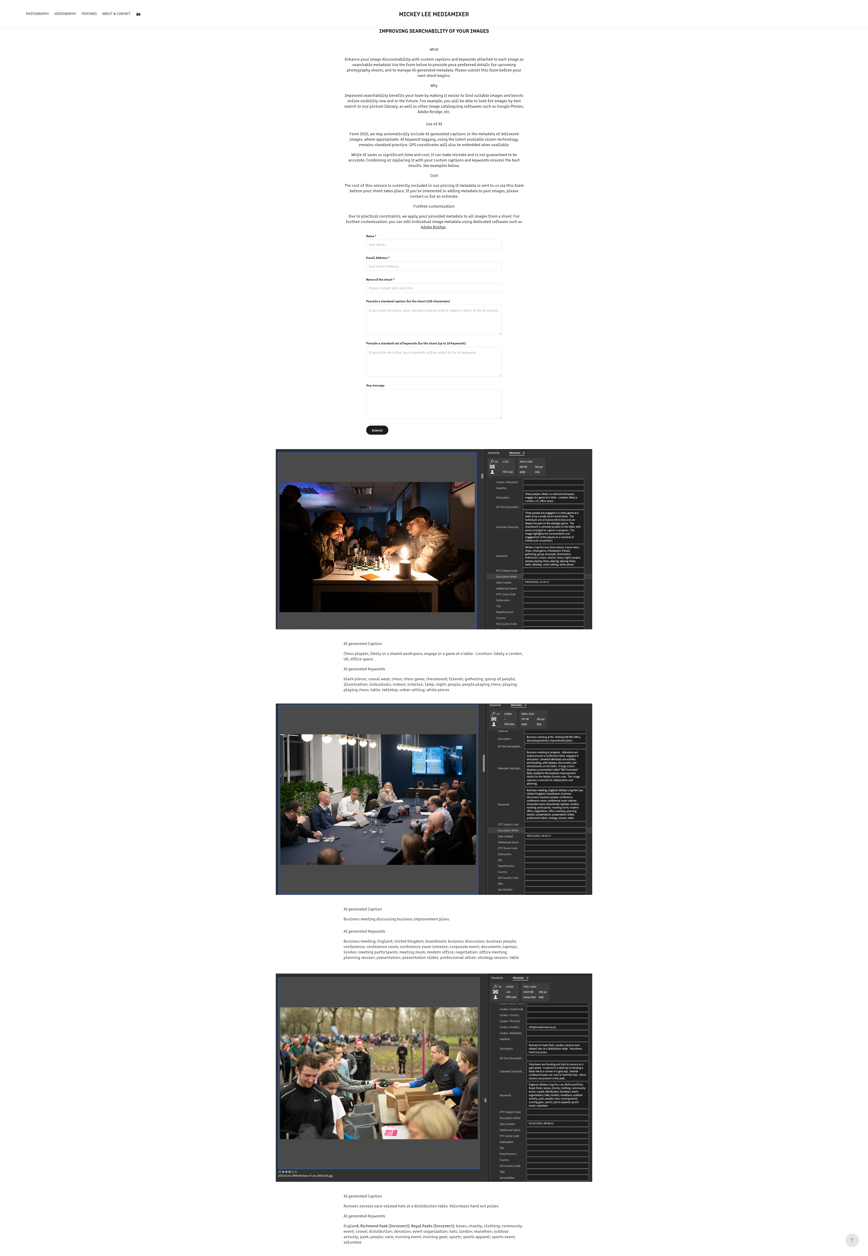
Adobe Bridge (433, 227)
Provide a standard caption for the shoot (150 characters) (408, 301)
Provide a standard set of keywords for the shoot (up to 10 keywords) (416, 343)
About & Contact (116, 13)
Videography (65, 13)
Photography (37, 13)
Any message (375, 385)
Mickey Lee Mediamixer (434, 13)
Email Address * (378, 257)
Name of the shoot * (380, 279)
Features (89, 13)
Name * (371, 235)
